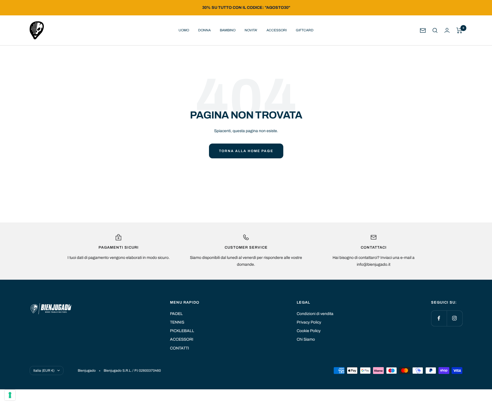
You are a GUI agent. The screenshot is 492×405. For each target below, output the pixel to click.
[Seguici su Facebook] (439, 318)
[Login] (447, 30)
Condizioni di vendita (315, 314)
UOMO (184, 30)
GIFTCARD (304, 30)
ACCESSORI (276, 30)
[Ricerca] (435, 30)
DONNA (204, 30)
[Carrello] (459, 30)
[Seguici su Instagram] (454, 318)
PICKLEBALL (182, 331)
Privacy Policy (309, 322)
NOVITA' (251, 30)
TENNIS (177, 322)
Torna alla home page (246, 151)
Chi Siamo (306, 339)
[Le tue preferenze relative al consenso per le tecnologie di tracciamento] (10, 395)
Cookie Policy (309, 331)
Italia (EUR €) (43, 371)
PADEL (176, 314)
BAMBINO (227, 30)
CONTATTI (179, 348)
